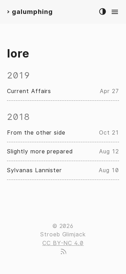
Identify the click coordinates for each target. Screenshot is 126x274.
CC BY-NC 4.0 (63, 243)
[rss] (63, 252)
